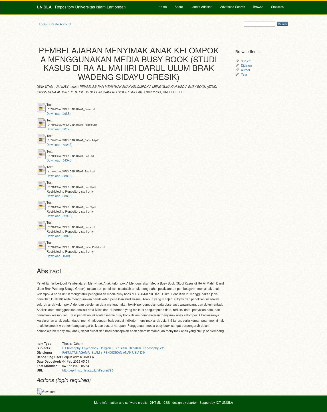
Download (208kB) (59, 236)
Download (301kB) (59, 129)
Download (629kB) (59, 216)
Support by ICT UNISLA (216, 402)
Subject (246, 61)
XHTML (155, 402)
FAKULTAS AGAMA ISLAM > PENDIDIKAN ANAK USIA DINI (104, 352)
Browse (258, 6)
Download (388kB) (59, 176)
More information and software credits (120, 402)
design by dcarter (184, 402)
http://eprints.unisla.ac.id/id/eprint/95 (87, 370)
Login (43, 24)
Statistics (277, 6)
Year (244, 74)
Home (162, 6)
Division (246, 65)
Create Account (60, 24)
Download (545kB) (59, 160)
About (179, 6)
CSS (167, 402)
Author (245, 70)
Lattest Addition (201, 6)
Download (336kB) (59, 196)
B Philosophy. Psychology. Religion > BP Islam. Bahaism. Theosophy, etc (113, 348)
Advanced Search (232, 6)
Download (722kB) (59, 144)
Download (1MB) (58, 256)
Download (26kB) (58, 113)
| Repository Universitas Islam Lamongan (81, 7)
